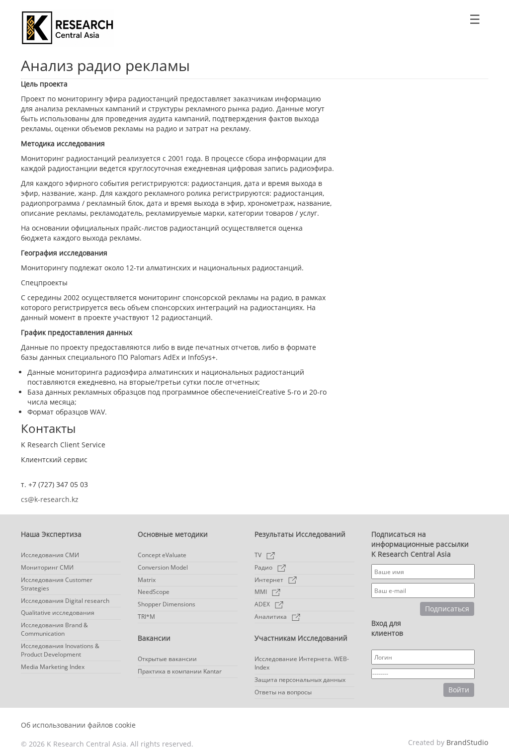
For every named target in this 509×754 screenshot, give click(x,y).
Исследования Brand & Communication (54, 629)
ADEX (262, 604)
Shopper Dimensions (166, 604)
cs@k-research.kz (50, 499)
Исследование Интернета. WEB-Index (301, 663)
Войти (458, 689)
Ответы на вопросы (283, 692)
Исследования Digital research (65, 600)
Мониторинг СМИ (47, 567)
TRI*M (146, 616)
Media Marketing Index (53, 667)
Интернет (268, 580)
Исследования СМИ (50, 555)
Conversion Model (163, 567)
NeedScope (154, 591)
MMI (260, 591)
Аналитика (270, 616)
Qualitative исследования (57, 612)
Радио (263, 567)
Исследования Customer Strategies (56, 584)
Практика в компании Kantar (180, 671)
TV (257, 555)
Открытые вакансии (167, 659)
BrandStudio (467, 742)
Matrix (147, 580)
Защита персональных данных (299, 679)
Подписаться (447, 608)
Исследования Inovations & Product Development (60, 650)
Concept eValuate (162, 555)
